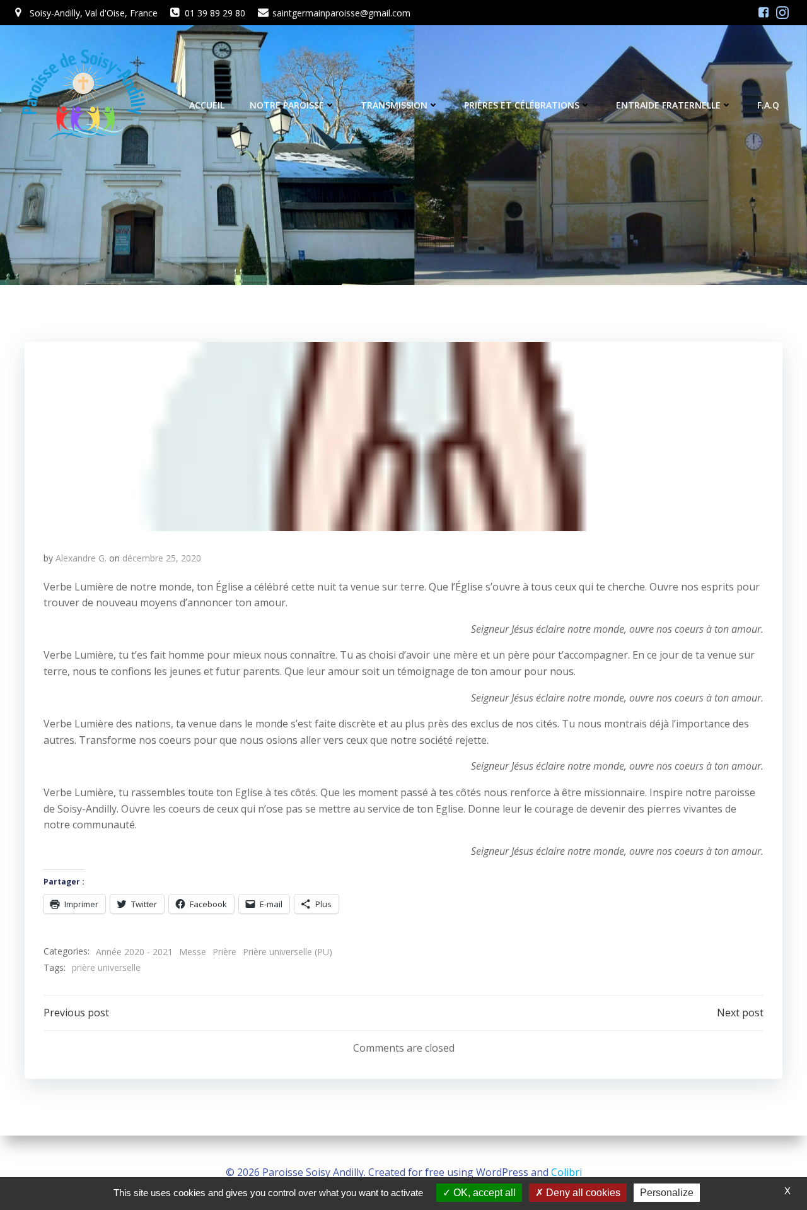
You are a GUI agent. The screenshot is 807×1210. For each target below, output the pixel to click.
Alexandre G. (81, 558)
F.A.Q (768, 105)
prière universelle (106, 967)
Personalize (667, 1192)
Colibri (566, 1172)
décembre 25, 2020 (161, 558)
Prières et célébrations (521, 105)
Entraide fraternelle (668, 105)
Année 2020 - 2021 (134, 952)
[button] (403, 436)
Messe (192, 952)
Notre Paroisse (287, 105)
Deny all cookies (581, 1192)
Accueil (206, 105)
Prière (224, 952)
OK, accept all (483, 1192)
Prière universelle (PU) (287, 952)
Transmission (394, 105)
